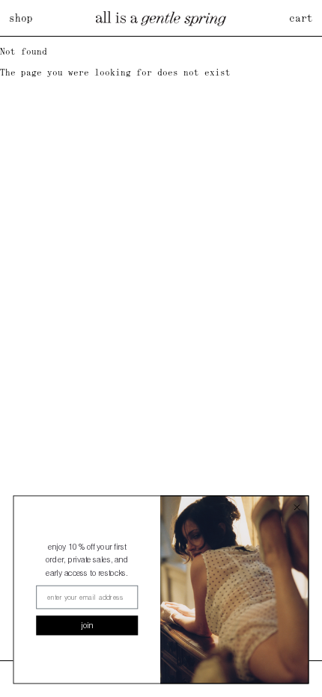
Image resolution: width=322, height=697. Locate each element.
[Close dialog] (297, 508)
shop (21, 17)
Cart (301, 17)
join (87, 625)
